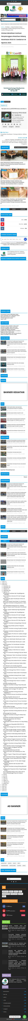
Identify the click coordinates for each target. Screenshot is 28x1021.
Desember (6, 586)
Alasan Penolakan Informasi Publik (9, 334)
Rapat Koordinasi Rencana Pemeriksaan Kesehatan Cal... (15, 695)
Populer (14, 541)
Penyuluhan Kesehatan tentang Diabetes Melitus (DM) (14, 743)
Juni (4, 776)
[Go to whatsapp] (24, 1017)
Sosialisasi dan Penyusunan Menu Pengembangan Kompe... (14, 769)
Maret (4, 780)
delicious (18, 126)
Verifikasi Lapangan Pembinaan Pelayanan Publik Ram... (14, 618)
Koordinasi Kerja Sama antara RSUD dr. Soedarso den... (14, 661)
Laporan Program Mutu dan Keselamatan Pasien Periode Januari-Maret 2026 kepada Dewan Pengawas (16, 351)
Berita (9, 863)
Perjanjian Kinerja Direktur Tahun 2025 (10, 326)
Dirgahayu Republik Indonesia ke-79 (11, 697)
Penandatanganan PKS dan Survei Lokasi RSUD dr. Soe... (15, 637)
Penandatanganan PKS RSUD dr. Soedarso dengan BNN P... (15, 634)
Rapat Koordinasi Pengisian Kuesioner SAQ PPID (14, 739)
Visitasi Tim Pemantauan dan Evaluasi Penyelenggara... (12, 719)
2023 (3, 784)
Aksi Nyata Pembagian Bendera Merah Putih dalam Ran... (15, 737)
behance (5, 126)
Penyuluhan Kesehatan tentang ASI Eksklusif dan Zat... (14, 715)
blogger (5, 209)
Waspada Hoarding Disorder (9, 683)
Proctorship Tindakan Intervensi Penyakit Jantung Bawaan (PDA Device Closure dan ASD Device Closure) (17, 936)
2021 (3, 787)
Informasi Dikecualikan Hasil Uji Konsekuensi (11, 333)
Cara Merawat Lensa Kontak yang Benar (12, 665)
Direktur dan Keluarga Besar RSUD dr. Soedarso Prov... (14, 670)
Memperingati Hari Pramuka (9, 713)
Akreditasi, (11, 46)
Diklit (14, 863)
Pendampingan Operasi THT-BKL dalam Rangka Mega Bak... (14, 761)
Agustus (5, 592)
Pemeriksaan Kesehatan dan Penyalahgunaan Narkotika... (13, 594)
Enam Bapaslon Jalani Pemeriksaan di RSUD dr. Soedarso (14, 599)
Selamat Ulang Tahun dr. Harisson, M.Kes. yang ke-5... (15, 741)
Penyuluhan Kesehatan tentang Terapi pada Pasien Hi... (15, 699)
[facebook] (11, 1)
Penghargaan (4, 865)
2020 (3, 789)
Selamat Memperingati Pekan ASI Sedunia (13, 773)
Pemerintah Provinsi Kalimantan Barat (9, 314)
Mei (4, 777)
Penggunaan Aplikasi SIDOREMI (8, 329)
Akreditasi (7, 27)
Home (2, 27)
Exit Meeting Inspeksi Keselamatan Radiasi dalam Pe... (14, 663)
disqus (14, 209)
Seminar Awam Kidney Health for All (15, 413)
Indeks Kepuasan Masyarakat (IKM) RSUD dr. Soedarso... (13, 724)
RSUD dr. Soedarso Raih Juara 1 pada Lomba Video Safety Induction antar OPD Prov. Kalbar (16, 503)
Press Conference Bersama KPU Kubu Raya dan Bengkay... (14, 621)
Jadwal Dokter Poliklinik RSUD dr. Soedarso (11, 330)
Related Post (5, 147)
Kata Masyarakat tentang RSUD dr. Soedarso (13, 605)
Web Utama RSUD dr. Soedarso (8, 316)
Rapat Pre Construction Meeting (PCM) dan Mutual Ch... (15, 653)
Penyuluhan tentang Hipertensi (14, 452)
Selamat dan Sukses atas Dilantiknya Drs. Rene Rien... (14, 752)
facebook (22, 209)
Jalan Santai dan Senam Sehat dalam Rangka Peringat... (13, 647)
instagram (11, 126)
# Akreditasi (7, 101)
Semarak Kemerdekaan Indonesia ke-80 (16, 430)
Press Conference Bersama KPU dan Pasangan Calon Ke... (14, 596)
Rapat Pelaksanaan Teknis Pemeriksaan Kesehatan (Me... (15, 655)
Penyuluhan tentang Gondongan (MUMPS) (16, 458)
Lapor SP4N (3, 319)
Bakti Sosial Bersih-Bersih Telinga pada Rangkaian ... (15, 756)
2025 (3, 583)
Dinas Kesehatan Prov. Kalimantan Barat (10, 315)
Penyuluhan (13, 865)
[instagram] (14, 1)
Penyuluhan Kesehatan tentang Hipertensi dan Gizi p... (14, 711)
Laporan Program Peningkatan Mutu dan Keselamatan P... (12, 748)
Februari (5, 782)
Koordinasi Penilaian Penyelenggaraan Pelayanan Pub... (14, 731)
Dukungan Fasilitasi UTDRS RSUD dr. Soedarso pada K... (14, 650)
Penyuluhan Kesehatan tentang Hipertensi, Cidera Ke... (14, 603)
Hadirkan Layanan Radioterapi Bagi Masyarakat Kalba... (14, 610)
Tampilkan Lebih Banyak (21, 147)
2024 (3, 584)
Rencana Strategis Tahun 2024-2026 (9, 327)
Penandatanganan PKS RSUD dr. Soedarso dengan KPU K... (15, 658)
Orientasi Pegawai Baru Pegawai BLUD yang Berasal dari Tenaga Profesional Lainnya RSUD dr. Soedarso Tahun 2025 (17, 822)
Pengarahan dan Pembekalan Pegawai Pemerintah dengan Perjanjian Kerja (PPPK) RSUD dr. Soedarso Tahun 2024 (17, 830)
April (4, 779)
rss (20, 124)
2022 (3, 786)
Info (19, 863)
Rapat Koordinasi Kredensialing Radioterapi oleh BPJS (14, 734)
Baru (5, 541)
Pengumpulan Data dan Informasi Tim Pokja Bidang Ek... (15, 722)
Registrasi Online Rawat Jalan (7, 332)
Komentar (23, 541)
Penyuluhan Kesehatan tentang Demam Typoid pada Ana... (14, 676)
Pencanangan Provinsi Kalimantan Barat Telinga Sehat (14, 759)
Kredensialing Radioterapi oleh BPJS (11, 750)
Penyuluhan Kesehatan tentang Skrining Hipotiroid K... (14, 767)
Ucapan (19, 865)
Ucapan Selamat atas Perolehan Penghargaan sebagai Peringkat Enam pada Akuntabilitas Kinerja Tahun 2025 (17, 510)
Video (24, 865)
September (6, 590)
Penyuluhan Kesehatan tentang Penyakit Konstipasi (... (15, 629)
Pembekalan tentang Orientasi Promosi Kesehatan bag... (15, 668)
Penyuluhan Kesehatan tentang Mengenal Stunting (15, 687)
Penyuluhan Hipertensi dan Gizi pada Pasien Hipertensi (13, 764)
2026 (3, 581)
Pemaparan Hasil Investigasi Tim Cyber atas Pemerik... (13, 689)
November (6, 587)
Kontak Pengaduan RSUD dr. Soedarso (10, 328)
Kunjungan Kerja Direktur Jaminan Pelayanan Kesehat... (13, 626)
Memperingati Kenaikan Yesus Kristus (15, 369)
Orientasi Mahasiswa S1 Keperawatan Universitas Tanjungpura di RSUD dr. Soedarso (15, 837)
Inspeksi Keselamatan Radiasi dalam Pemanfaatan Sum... (15, 673)
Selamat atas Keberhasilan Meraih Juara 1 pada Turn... (14, 642)
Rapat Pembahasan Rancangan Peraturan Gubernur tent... (15, 678)
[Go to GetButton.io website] (24, 1019)
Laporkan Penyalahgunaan (8, 470)
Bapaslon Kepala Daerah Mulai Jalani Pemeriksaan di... (14, 607)
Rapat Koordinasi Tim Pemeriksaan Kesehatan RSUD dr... (14, 645)
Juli (4, 774)
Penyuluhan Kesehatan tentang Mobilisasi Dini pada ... (15, 708)
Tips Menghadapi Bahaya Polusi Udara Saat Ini (14, 771)
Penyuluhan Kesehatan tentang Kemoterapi (13, 717)
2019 (3, 790)
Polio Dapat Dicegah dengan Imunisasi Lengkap (14, 729)
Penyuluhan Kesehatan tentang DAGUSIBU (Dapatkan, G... (13, 692)
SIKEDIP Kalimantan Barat (7, 318)
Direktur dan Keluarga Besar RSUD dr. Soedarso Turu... (14, 681)
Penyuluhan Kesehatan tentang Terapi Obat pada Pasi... (14, 685)
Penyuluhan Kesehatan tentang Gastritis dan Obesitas (13, 631)
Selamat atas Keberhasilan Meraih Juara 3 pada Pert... (14, 639)
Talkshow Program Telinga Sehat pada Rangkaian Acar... (14, 754)
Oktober (5, 589)
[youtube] (16, 1)
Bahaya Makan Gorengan (9, 706)
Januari (5, 783)
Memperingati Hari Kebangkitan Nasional (16, 357)
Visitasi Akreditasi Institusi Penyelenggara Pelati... (14, 745)
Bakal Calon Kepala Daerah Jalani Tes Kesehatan (14, 601)
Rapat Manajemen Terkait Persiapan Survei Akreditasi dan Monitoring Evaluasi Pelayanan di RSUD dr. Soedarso (13, 164)
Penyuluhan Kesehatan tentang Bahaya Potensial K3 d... (14, 623)
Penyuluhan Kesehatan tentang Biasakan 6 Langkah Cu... (15, 704)
